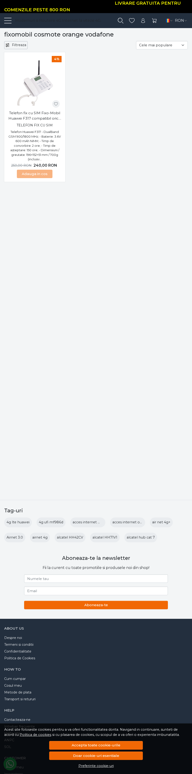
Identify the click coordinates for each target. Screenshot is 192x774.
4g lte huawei (18, 522)
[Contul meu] (143, 21)
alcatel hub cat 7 (141, 537)
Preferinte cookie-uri (96, 766)
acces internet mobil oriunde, (98, 522)
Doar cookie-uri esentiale (96, 755)
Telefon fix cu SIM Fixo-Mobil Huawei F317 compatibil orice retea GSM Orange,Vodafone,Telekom (34, 116)
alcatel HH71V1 (104, 537)
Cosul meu (13, 685)
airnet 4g (40, 537)
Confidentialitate (17, 651)
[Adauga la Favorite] (56, 104)
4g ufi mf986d (51, 522)
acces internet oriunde (131, 522)
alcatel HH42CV (70, 537)
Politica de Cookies (19, 658)
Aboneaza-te (96, 605)
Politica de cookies (35, 735)
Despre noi (13, 638)
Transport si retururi (20, 699)
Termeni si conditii (18, 644)
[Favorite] (132, 21)
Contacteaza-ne (17, 720)
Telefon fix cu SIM (35, 125)
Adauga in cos (35, 174)
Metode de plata (17, 692)
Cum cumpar (15, 679)
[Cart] (154, 21)
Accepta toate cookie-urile (96, 745)
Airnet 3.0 (15, 537)
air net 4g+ (161, 522)
